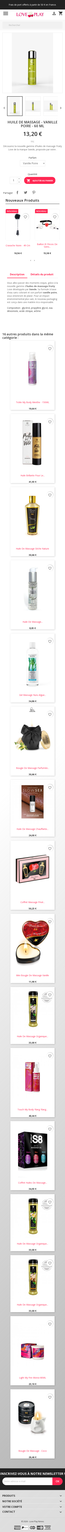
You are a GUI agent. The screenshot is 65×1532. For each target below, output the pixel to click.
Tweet (25, 192)
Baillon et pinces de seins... (47, 245)
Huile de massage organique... (32, 1036)
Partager (17, 192)
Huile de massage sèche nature (32, 548)
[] (61, 28)
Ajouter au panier (40, 181)
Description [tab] (17, 274)
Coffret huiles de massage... (32, 1182)
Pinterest (34, 192)
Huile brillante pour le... (33, 475)
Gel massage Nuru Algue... (32, 694)
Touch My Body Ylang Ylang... (32, 1109)
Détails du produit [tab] (42, 274)
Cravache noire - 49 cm (18, 245)
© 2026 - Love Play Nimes (32, 1521)
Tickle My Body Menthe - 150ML (32, 402)
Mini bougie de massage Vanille (32, 975)
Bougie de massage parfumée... (32, 767)
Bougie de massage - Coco (32, 1450)
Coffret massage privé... (33, 902)
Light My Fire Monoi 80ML (32, 1377)
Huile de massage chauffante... (32, 828)
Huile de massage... (33, 621)
